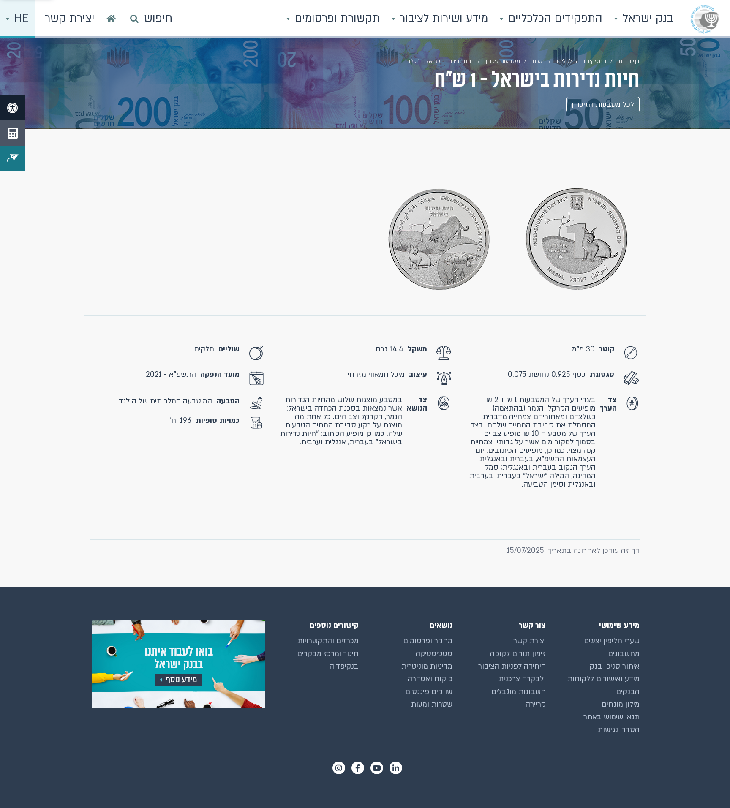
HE (20, 18)
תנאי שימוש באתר (611, 717)
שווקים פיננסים (428, 691)
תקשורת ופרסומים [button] (335, 18)
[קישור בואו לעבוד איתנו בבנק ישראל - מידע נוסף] (177, 664)
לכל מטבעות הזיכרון (603, 104)
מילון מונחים (621, 704)
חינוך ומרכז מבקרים (328, 653)
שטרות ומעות (431, 704)
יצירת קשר (529, 641)
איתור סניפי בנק (615, 666)
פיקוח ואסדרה (430, 679)
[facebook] (357, 768)
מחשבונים (624, 653)
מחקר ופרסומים (427, 641)
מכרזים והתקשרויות (328, 641)
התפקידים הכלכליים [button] (553, 18)
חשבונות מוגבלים (518, 691)
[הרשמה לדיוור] (12, 158)
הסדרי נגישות (619, 730)
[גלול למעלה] (707, 785)
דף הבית (629, 61)
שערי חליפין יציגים (612, 641)
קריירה (536, 704)
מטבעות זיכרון (503, 61)
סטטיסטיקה (434, 653)
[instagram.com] (338, 768)
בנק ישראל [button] (646, 18)
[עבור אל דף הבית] (111, 19)
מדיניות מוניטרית (426, 666)
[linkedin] (396, 768)
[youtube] (376, 768)
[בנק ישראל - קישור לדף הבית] (705, 19)
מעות (538, 61)
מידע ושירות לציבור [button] (442, 18)
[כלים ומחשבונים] (12, 133)
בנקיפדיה (344, 666)
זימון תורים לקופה (518, 653)
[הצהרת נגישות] (12, 107)
